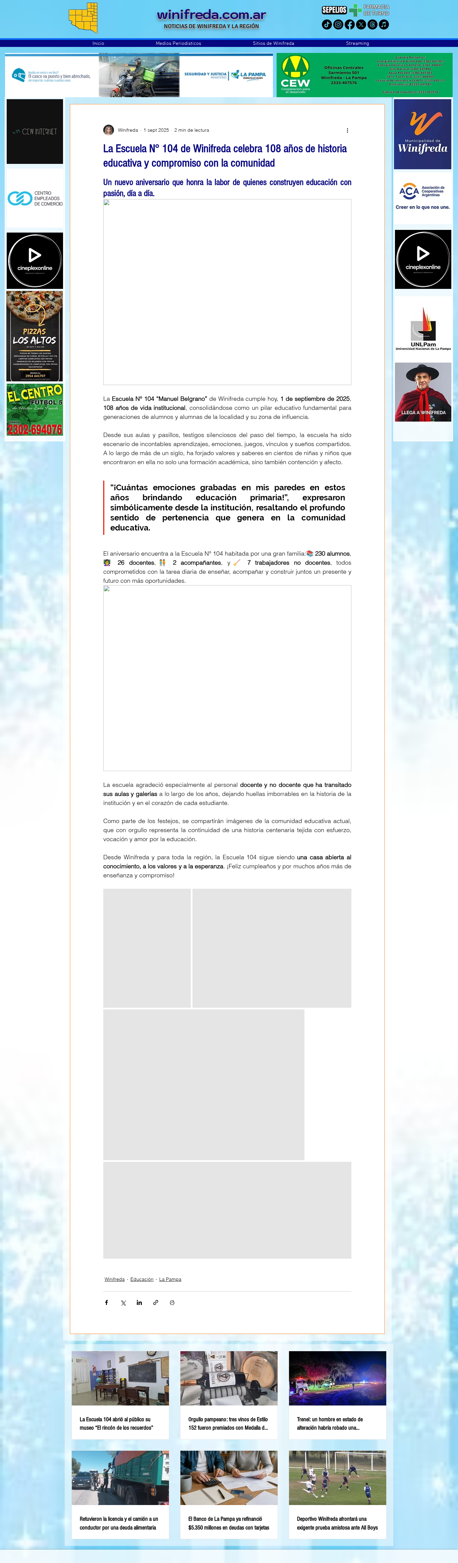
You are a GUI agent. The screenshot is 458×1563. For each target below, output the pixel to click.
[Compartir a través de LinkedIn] (139, 1302)
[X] (361, 24)
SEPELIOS (334, 10)
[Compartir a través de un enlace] (156, 1302)
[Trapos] (372, 24)
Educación (142, 1279)
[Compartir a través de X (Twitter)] (123, 1302)
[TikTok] (327, 24)
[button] (178, 43)
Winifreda (115, 1279)
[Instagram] (338, 24)
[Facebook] (350, 24)
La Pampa (170, 1279)
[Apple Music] (384, 24)
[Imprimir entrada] (172, 1302)
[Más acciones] (347, 130)
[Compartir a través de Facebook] (106, 1302)
